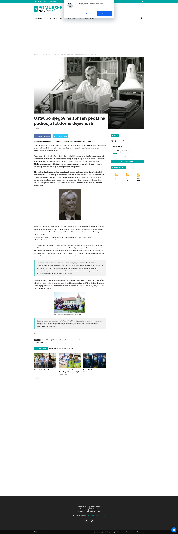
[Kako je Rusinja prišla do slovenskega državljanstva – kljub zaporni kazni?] (70, 360)
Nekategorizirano (45, 54)
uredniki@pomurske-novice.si (95, 515)
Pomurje (39, 18)
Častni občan (45, 340)
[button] (141, 18)
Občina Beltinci (39, 342)
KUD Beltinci (59, 340)
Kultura (54, 54)
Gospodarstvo (74, 18)
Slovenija (51, 18)
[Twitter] (142, 1)
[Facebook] (139, 1)
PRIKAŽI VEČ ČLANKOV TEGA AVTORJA (62, 348)
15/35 (138, 179)
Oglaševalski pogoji (54, 1)
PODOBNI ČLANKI (40, 348)
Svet (62, 18)
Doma (36, 54)
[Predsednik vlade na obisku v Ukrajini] (94, 360)
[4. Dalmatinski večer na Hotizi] (45, 360)
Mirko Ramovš (92, 340)
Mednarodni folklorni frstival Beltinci (75, 340)
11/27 (116, 179)
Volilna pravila (140, 532)
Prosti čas (89, 18)
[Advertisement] (89, 36)
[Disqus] (70, 412)
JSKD (52, 340)
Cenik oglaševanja (110, 532)
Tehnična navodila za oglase (125, 532)
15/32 (127, 179)
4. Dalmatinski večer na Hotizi (43, 370)
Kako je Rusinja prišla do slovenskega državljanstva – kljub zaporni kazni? (69, 372)
